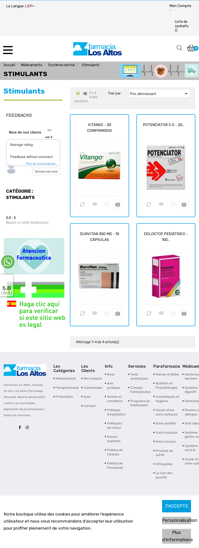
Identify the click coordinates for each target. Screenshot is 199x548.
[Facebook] (21, 427)
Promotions (64, 396)
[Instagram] (28, 427)
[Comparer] (82, 205)
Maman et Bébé (167, 374)
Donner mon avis (46, 171)
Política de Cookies (115, 452)
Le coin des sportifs (164, 475)
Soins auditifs (166, 423)
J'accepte (176, 506)
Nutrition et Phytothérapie (166, 385)
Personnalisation (176, 520)
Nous (111, 374)
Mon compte (92, 378)
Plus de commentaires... (42, 163)
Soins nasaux (166, 441)
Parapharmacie (67, 387)
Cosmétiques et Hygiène (167, 399)
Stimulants (24, 91)
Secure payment (113, 439)
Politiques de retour (114, 425)
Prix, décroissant (159, 93)
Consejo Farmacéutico (140, 390)
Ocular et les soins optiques (167, 412)
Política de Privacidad (115, 465)
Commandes (92, 387)
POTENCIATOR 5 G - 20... (163, 125)
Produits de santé (164, 453)
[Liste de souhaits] (107, 205)
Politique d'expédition (116, 412)
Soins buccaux (166, 432)
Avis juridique (113, 385)
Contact (89, 406)
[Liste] (85, 94)
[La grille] (78, 94)
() (182, 26)
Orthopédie (164, 464)
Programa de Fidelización (140, 403)
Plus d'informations (176, 536)
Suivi (87, 396)
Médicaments (66, 378)
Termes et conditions (115, 399)
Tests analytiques (139, 377)
